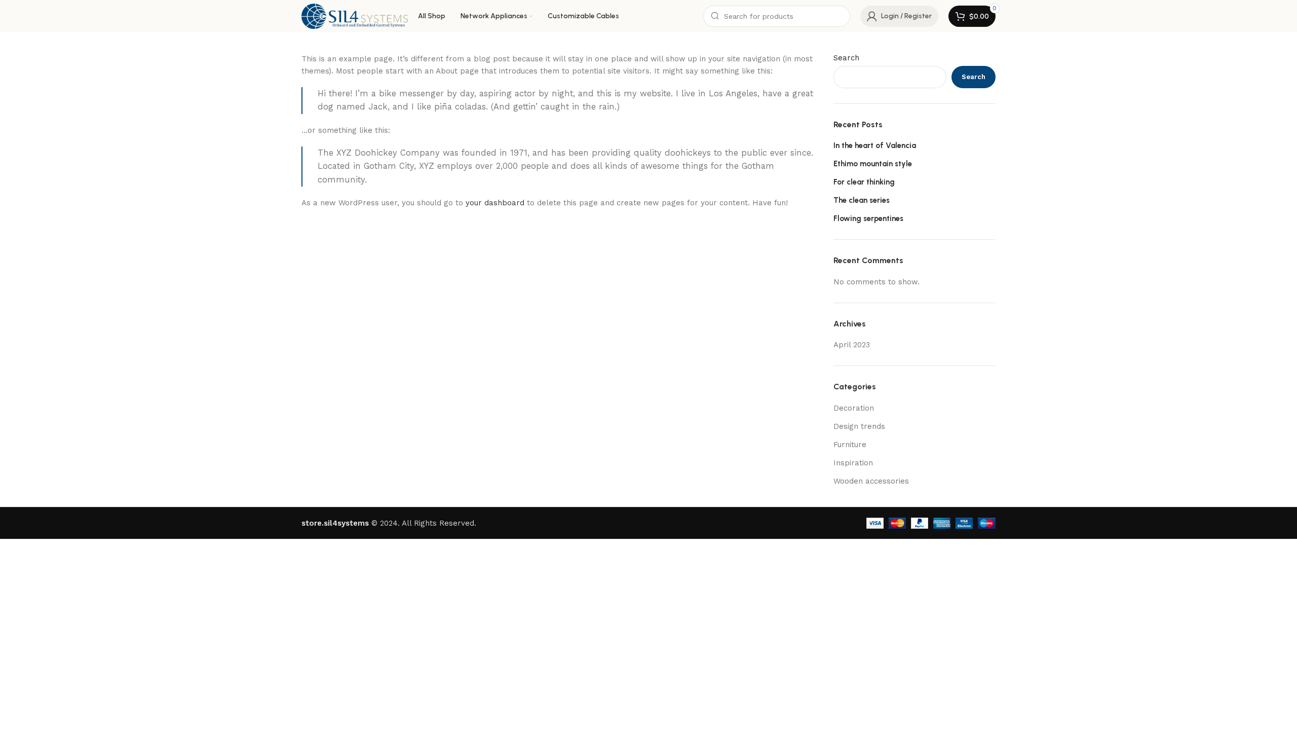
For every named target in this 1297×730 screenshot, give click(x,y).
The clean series (861, 200)
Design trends (859, 426)
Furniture (849, 444)
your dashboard (495, 202)
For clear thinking (864, 182)
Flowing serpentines (868, 218)
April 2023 (851, 344)
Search (846, 57)
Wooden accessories (871, 481)
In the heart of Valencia (874, 145)
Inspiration (853, 462)
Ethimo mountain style (872, 163)
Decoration (853, 408)
